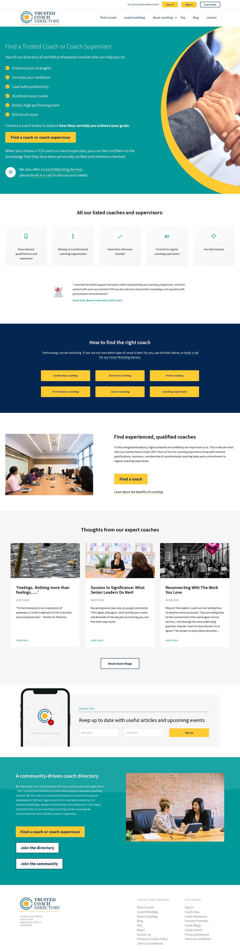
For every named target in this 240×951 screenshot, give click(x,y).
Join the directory (37, 847)
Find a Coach (145, 907)
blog (196, 17)
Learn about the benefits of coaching (138, 492)
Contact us (144, 934)
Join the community (39, 863)
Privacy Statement (197, 934)
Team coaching (174, 375)
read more (22, 640)
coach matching (134, 17)
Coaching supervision (174, 391)
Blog (140, 921)
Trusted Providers (196, 921)
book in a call (41, 175)
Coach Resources (196, 916)
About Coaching (147, 916)
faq (183, 17)
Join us (170, 4)
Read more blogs (120, 664)
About (141, 930)
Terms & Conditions (150, 943)
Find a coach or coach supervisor (41, 137)
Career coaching (120, 391)
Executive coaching (120, 375)
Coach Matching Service (62, 169)
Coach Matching (147, 912)
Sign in (189, 4)
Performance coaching (65, 391)
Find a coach (130, 479)
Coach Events (193, 930)
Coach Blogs (193, 925)
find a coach (108, 17)
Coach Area (210, 4)
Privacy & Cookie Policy (152, 939)
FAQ (139, 925)
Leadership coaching (66, 375)
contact (211, 17)
